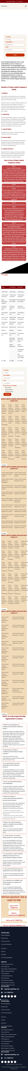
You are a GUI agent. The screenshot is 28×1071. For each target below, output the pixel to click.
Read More (4, 465)
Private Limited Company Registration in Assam (18, 408)
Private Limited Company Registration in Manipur (11, 442)
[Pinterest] (12, 996)
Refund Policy (4, 938)
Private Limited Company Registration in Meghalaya (7, 516)
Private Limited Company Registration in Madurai (17, 577)
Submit (15, 55)
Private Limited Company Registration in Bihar (24, 408)
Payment (3, 951)
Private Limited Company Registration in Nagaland (4, 454)
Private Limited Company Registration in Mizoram (24, 442)
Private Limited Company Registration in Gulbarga (11, 600)
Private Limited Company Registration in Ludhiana (17, 554)
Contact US (3, 948)
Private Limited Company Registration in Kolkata (4, 577)
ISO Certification (5, 978)
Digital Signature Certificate (7, 982)
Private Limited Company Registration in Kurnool (17, 544)
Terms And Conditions (6, 944)
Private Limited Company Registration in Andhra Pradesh (7, 474)
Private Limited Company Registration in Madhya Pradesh (7, 493)
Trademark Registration (6, 975)
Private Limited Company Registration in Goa (11, 420)
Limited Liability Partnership (8, 985)
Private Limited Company (7, 980)
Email (7, 47)
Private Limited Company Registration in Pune (4, 600)
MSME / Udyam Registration (7, 971)
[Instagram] (9, 996)
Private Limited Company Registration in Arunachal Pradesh (20, 474)
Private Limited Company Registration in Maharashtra (20, 500)
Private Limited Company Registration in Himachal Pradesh (7, 487)
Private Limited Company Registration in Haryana (24, 420)
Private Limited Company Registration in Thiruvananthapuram (18, 690)
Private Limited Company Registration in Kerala (24, 431)
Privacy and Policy (5, 941)
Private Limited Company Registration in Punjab (18, 454)
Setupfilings (11, 1064)
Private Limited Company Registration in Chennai (4, 544)
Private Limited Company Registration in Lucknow (17, 566)
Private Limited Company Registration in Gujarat (18, 420)
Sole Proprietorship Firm (7, 964)
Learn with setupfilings (6, 957)
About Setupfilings (5, 935)
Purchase (7, 394)
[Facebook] (2, 996)
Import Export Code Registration (9, 969)
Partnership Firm (5, 966)
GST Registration (5, 973)
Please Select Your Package (10, 385)
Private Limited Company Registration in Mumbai (11, 544)
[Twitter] (5, 996)
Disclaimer (3, 954)
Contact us (3, 1017)
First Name (8, 37)
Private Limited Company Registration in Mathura (17, 600)
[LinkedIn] (15, 996)
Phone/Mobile (9, 42)
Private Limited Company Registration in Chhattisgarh (7, 481)
